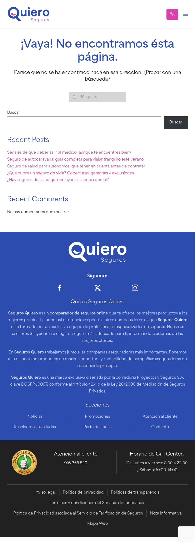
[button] (172, 14)
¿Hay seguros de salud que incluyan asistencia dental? (58, 180)
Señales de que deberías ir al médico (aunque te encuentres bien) (69, 153)
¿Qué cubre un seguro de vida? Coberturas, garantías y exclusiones (70, 173)
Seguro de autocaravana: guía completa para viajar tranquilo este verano (75, 160)
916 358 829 (75, 463)
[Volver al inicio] (28, 14)
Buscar (13, 113)
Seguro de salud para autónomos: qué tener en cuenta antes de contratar (76, 166)
